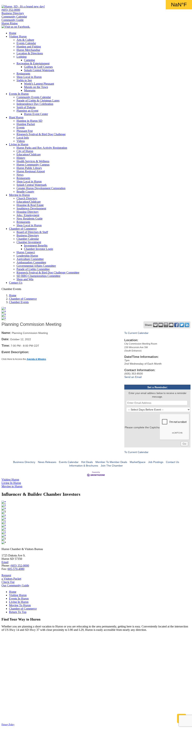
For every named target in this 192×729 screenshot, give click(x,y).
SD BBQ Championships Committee (38, 275)
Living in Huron (18, 144)
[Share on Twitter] (181, 325)
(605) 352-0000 (11, 9)
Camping (29, 60)
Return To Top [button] (17, 612)
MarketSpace (138, 462)
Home (12, 33)
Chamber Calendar (27, 238)
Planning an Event (27, 110)
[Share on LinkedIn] (187, 325)
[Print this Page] (155, 325)
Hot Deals (87, 462)
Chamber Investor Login (38, 248)
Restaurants (23, 73)
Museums (29, 90)
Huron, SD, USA (179, 4)
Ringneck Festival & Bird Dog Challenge (41, 134)
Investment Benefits (35, 245)
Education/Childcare (28, 154)
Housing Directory (27, 211)
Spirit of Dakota (25, 107)
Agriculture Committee (30, 259)
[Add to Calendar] (166, 325)
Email (5, 562)
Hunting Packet (25, 124)
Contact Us (15, 282)
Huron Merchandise (28, 50)
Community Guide (13, 20)
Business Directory (13, 13)
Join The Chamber (112, 465)
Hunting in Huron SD (29, 120)
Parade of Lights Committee (33, 269)
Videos (20, 141)
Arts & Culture (25, 39)
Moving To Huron (20, 605)
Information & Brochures (83, 465)
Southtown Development (31, 208)
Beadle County (25, 191)
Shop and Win (24, 279)
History (20, 157)
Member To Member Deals (111, 462)
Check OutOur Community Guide (15, 583)
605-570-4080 (16, 568)
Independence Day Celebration (34, 103)
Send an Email (133, 376)
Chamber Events (19, 302)
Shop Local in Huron (29, 77)
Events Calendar (26, 43)
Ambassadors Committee (31, 262)
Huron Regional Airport (30, 171)
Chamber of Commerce (23, 228)
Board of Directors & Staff (32, 232)
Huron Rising (10, 23)
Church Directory (26, 198)
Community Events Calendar (33, 97)
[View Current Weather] (171, 325)
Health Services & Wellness (32, 161)
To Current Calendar (136, 332)
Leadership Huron (27, 255)
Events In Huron (19, 93)
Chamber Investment (28, 242)
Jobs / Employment (27, 215)
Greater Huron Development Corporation (40, 188)
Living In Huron (18, 601)
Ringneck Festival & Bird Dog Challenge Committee (47, 272)
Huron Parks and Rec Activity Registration (41, 147)
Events (20, 127)
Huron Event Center (36, 114)
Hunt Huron (16, 117)
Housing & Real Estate (30, 205)
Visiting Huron (18, 36)
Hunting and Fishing (28, 46)
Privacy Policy (8, 724)
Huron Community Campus (33, 164)
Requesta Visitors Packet (11, 577)
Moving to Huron (19, 195)
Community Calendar (14, 16)
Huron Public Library (29, 168)
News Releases (47, 462)
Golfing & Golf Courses (38, 66)
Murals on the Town (36, 87)
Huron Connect (25, 252)
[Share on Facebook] (176, 325)
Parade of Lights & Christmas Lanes (37, 100)
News (19, 174)
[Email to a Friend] (160, 325)
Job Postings (155, 462)
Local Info (22, 137)
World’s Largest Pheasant (39, 83)
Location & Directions (29, 53)
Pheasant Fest (24, 130)
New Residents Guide (29, 218)
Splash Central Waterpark (39, 70)
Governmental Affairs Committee (36, 265)
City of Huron (24, 151)
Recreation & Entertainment (33, 63)
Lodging (21, 56)
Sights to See (24, 80)
